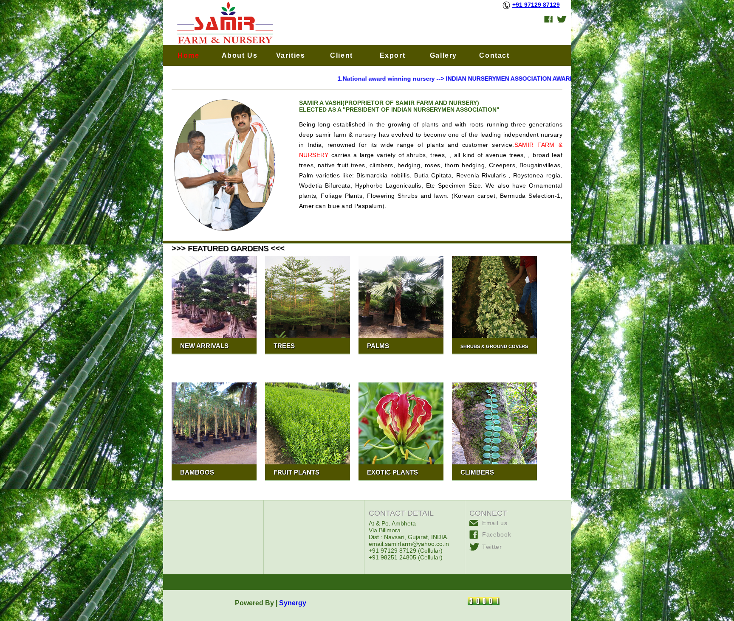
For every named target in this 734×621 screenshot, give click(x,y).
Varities (290, 55)
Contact (494, 55)
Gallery (443, 55)
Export (393, 55)
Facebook (496, 534)
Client (341, 55)
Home (188, 55)
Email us (495, 523)
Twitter (492, 546)
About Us (240, 55)
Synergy (293, 603)
